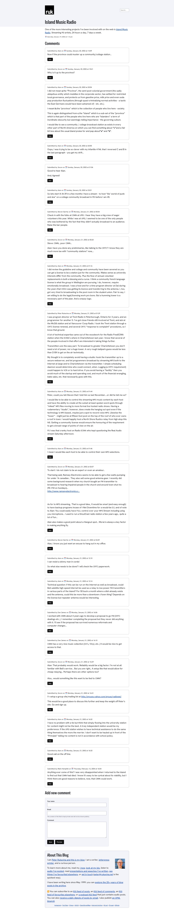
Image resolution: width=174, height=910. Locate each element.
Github (117, 905)
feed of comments (104, 891)
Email (49, 809)
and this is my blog (68, 859)
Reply (50, 59)
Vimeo (71, 905)
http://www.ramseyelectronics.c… (63, 491)
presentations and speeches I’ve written (89, 871)
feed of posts (81, 891)
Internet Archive (97, 905)
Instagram (57, 905)
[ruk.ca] (87, 9)
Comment (50, 820)
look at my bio (93, 867)
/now (82, 867)
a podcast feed (88, 894)
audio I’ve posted (55, 871)
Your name (50, 801)
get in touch (87, 874)
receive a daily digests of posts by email (79, 897)
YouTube (65, 905)
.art (106, 905)
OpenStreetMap (85, 905)
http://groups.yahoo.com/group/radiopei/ (101, 696)
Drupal (111, 905)
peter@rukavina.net (103, 874)
